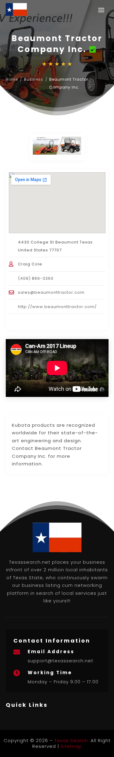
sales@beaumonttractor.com (51, 292)
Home (12, 79)
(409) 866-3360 (36, 278)
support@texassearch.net (60, 660)
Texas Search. (71, 740)
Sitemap (71, 746)
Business (33, 79)
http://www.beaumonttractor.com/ (57, 307)
